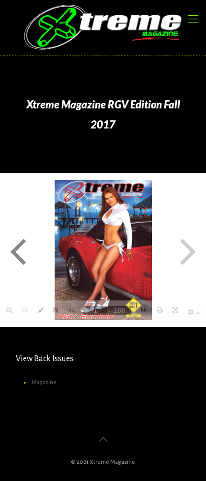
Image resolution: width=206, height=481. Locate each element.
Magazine (44, 382)
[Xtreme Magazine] (103, 27)
